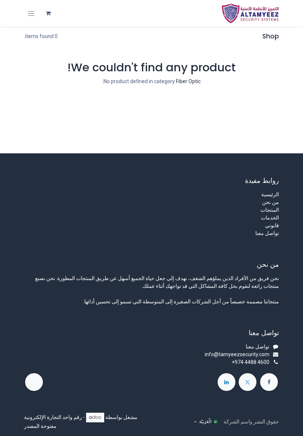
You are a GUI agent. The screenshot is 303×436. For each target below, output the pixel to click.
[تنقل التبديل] (31, 13)
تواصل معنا (267, 233)
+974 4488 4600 (250, 362)
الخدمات (270, 218)
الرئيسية (270, 194)
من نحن (270, 202)
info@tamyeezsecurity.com (237, 354)
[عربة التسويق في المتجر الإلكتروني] (48, 13)
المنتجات (270, 210)
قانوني (272, 225)
